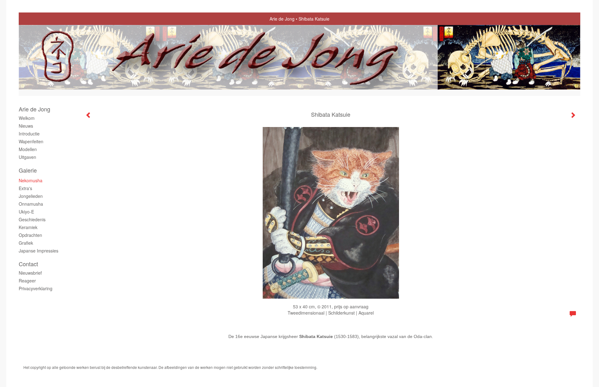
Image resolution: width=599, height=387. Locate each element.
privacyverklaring (35, 288)
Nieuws (26, 126)
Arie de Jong (282, 19)
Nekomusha (30, 180)
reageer (27, 280)
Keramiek (28, 227)
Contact (28, 264)
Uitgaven (27, 157)
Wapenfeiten (31, 141)
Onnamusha (31, 204)
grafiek (26, 243)
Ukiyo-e (26, 211)
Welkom (27, 118)
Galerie (28, 170)
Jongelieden (31, 196)
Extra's (25, 188)
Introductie (29, 133)
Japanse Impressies (38, 250)
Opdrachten (30, 235)
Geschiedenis (32, 219)
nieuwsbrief (30, 273)
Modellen (28, 149)
